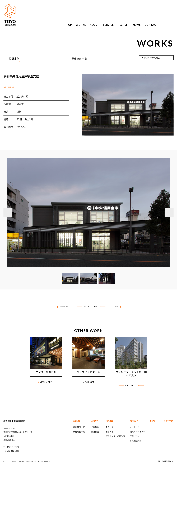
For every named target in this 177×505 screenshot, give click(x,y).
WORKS (81, 25)
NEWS (137, 25)
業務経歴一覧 (79, 432)
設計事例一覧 (79, 427)
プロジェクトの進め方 (115, 436)
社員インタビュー (137, 432)
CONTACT (151, 25)
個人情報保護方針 (166, 461)
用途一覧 (109, 427)
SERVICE (108, 25)
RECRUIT (123, 25)
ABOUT (94, 25)
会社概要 (95, 432)
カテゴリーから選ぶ (151, 58)
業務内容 (109, 432)
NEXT (116, 307)
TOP (69, 25)
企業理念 (95, 427)
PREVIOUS (64, 307)
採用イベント (135, 436)
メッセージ (134, 427)
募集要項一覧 (135, 441)
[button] (7, 212)
